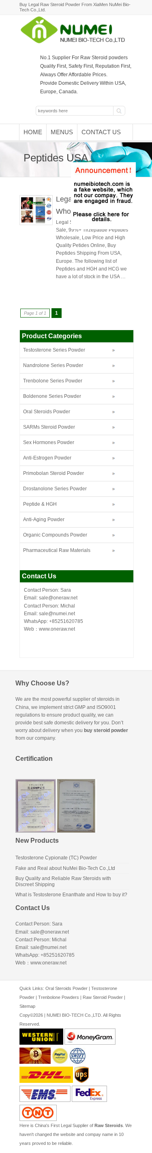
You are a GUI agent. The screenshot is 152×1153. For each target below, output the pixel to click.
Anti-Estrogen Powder (47, 458)
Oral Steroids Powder (46, 411)
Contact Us (101, 132)
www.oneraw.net (57, 629)
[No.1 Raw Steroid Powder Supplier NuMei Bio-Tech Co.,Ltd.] (76, 42)
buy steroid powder (106, 730)
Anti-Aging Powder (43, 519)
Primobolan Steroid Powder (53, 473)
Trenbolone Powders (58, 997)
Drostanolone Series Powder (55, 489)
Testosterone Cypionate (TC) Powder (56, 858)
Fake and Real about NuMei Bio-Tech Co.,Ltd (65, 868)
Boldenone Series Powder (52, 396)
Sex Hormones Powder (48, 442)
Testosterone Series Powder (54, 350)
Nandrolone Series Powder (53, 365)
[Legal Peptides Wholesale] (36, 223)
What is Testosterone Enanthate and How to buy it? (71, 894)
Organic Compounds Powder (55, 535)
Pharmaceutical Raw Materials (56, 550)
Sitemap (27, 1006)
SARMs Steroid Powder (49, 427)
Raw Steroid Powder (103, 997)
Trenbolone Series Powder (52, 381)
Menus (62, 132)
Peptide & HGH (40, 504)
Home (33, 132)
